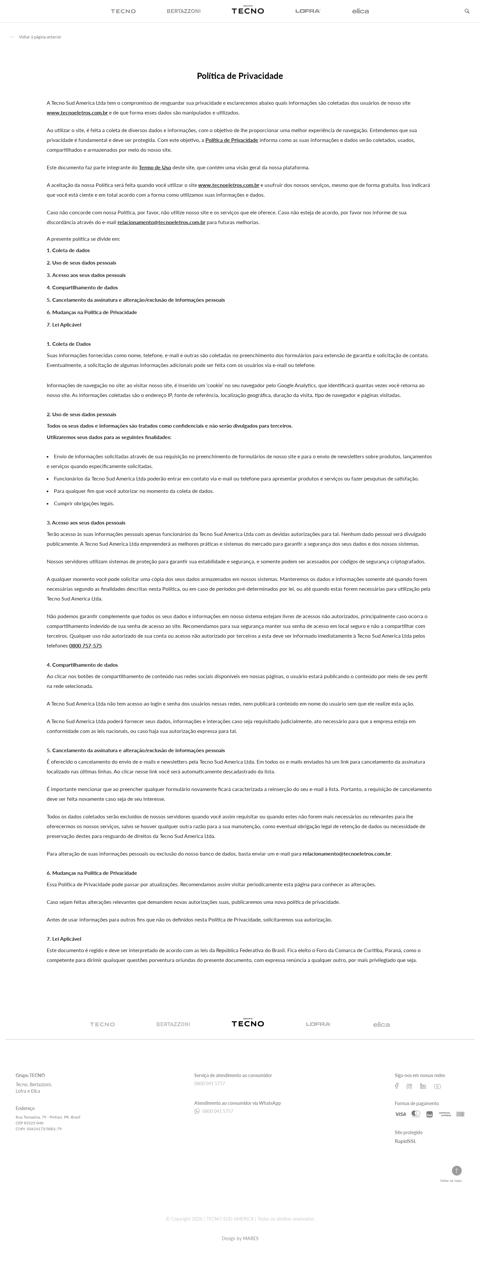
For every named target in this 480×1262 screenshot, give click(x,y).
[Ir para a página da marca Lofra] (318, 1028)
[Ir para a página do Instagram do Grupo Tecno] (409, 1086)
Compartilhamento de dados (85, 287)
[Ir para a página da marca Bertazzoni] (173, 1028)
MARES (251, 1238)
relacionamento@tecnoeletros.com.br (161, 222)
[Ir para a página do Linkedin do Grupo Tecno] (423, 1086)
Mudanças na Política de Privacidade (94, 312)
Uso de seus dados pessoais (84, 262)
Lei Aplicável (66, 324)
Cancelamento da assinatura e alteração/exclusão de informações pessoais (138, 299)
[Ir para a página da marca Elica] (381, 1028)
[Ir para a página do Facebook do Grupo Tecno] (397, 1086)
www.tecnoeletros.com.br (77, 112)
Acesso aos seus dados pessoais (89, 275)
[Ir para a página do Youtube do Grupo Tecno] (437, 1086)
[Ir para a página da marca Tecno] (102, 1028)
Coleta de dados (71, 250)
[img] (123, 11)
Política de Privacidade (231, 140)
